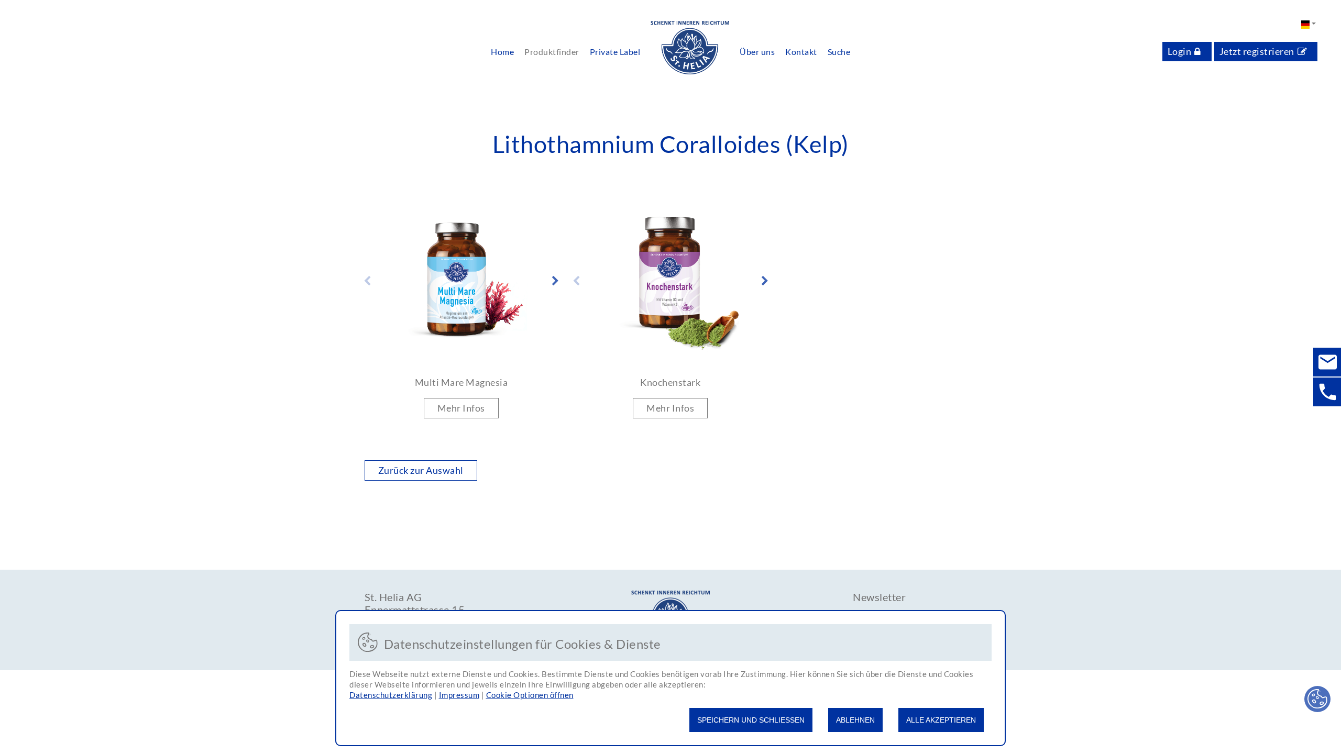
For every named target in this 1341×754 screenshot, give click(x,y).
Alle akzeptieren (941, 720)
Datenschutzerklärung (390, 695)
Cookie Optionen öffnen (530, 695)
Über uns (757, 52)
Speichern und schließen (751, 720)
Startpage (690, 48)
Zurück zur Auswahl (421, 470)
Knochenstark (670, 382)
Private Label (615, 52)
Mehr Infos (461, 408)
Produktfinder (551, 52)
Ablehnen (855, 720)
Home (502, 52)
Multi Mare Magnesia (461, 382)
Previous (367, 281)
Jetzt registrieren (1256, 51)
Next (555, 281)
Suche (839, 52)
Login (1180, 51)
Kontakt (801, 52)
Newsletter (879, 597)
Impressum (459, 695)
